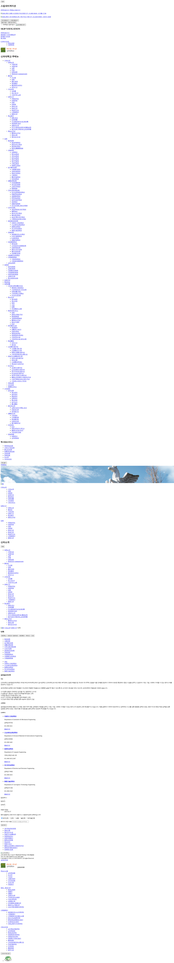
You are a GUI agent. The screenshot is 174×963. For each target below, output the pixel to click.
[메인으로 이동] (2, 484)
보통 (17, 818)
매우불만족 (31, 818)
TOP (2, 1)
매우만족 (5, 818)
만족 (12, 818)
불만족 (23, 818)
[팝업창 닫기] (21, 25)
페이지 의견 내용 (6, 821)
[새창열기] (8, 960)
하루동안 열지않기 (9, 24)
